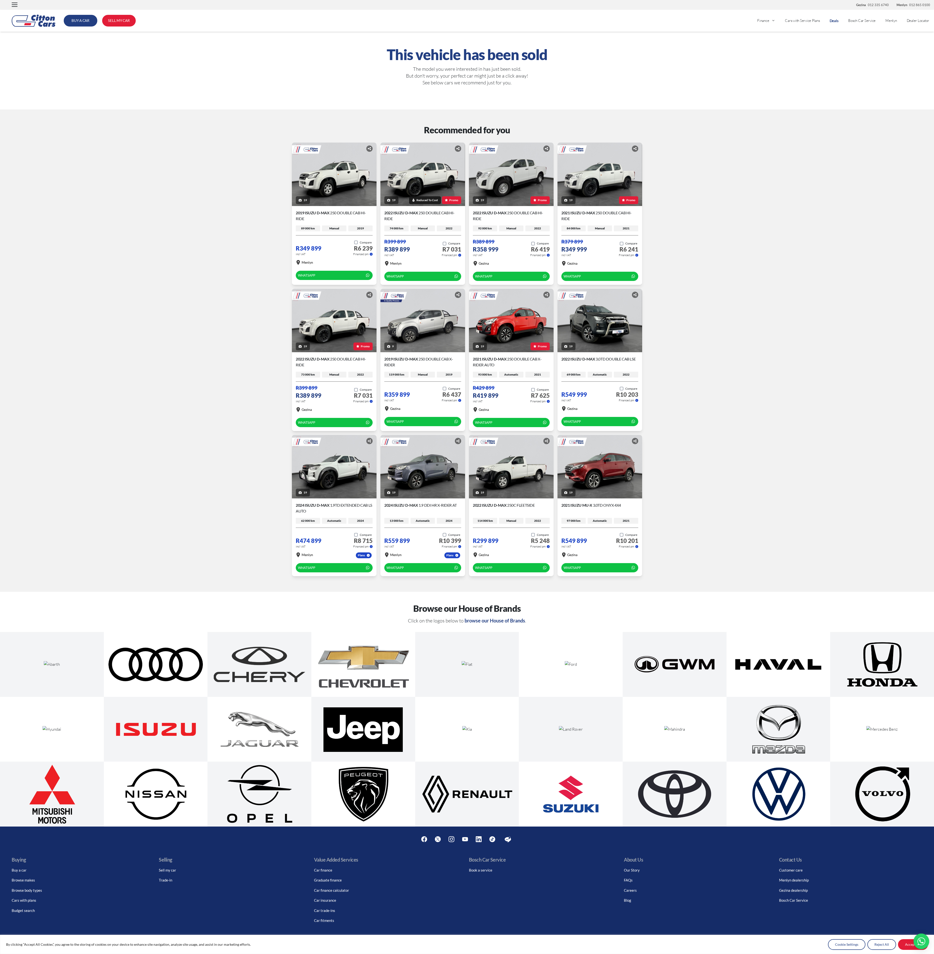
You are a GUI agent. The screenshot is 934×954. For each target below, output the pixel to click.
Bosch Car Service (862, 20)
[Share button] (369, 148)
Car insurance (325, 900)
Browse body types (27, 890)
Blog (627, 900)
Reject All (881, 944)
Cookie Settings (846, 944)
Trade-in (165, 880)
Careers (630, 890)
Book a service (480, 870)
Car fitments (324, 920)
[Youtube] (465, 839)
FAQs (628, 880)
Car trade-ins (324, 910)
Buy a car (19, 870)
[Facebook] (424, 839)
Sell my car (167, 870)
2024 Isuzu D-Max (420, 505)
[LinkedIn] (479, 839)
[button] (15, 5)
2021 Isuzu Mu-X (591, 505)
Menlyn (891, 20)
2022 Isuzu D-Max (598, 359)
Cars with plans (24, 900)
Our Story (632, 870)
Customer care (791, 870)
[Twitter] (438, 839)
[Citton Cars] (33, 20)
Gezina (484, 263)
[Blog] (508, 839)
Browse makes (23, 880)
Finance (763, 20)
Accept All (913, 944)
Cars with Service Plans (802, 20)
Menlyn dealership (794, 880)
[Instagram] (451, 839)
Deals (834, 20)
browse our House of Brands (495, 620)
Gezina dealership (793, 890)
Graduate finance (328, 880)
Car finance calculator (331, 890)
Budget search (23, 910)
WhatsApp (306, 275)
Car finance (323, 870)
